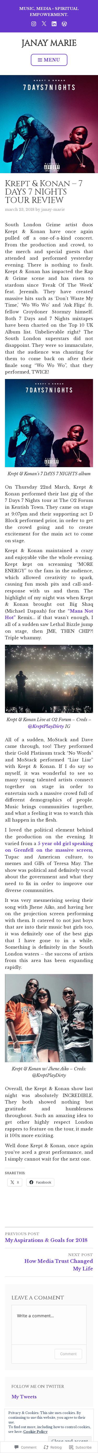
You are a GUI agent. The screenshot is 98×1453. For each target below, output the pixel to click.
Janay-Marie (53, 209)
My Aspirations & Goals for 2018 (46, 1237)
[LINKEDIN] (54, 23)
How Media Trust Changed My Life (58, 1262)
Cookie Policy (35, 1432)
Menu (52, 60)
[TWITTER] (44, 23)
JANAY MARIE (49, 43)
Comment (68, 1354)
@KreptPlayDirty (46, 726)
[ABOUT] (64, 23)
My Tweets (24, 1396)
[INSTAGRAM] (34, 23)
